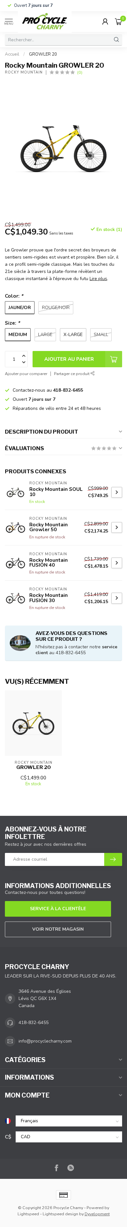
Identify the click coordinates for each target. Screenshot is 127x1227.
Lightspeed (28, 1214)
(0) (79, 72)
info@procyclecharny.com (45, 1041)
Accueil (12, 54)
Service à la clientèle (58, 909)
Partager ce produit (72, 373)
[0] (118, 21)
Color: (14, 295)
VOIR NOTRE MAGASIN (58, 929)
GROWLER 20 (43, 54)
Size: (12, 322)
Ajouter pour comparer (26, 373)
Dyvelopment (97, 1214)
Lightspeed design (60, 1214)
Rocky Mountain (24, 72)
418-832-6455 (34, 1022)
